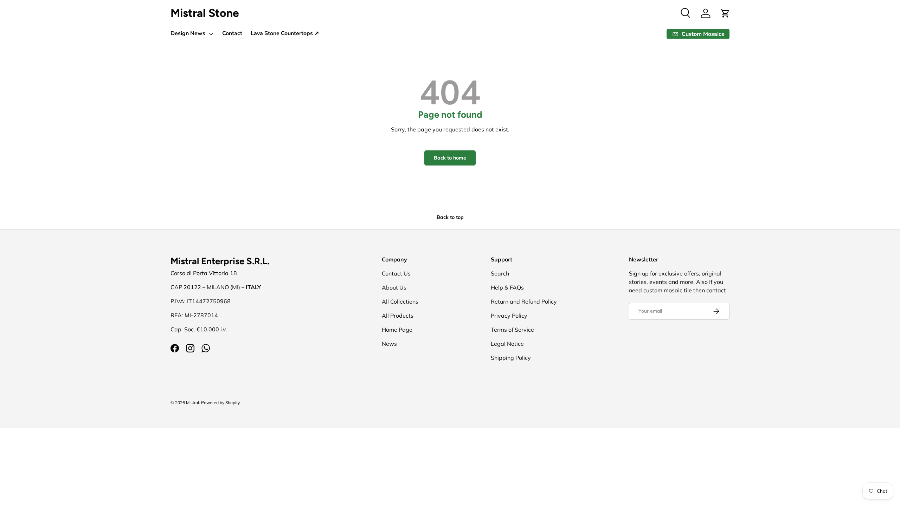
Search (500, 273)
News (389, 343)
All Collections (400, 301)
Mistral (192, 402)
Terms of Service (512, 329)
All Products (397, 315)
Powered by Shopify (220, 402)
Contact (232, 33)
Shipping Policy (511, 357)
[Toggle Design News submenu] (211, 34)
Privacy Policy (509, 315)
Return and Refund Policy (524, 301)
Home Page (397, 329)
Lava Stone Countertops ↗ (285, 33)
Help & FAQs (507, 287)
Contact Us (396, 273)
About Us (394, 287)
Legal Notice (507, 343)
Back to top (450, 217)
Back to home (450, 158)
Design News (188, 33)
